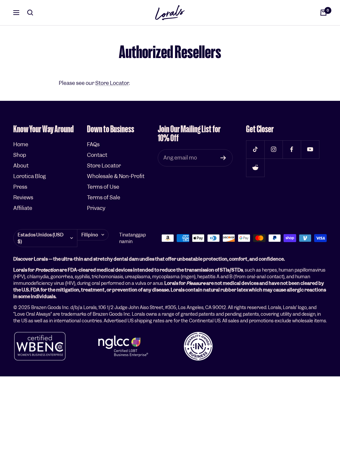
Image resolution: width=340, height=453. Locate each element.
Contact (97, 155)
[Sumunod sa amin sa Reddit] (255, 168)
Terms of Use (103, 186)
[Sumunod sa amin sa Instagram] (273, 149)
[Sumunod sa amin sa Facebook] (292, 149)
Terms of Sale (103, 197)
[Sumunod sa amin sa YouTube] (310, 149)
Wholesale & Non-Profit (115, 176)
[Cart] (323, 13)
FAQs (93, 144)
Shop (19, 155)
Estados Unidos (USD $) (40, 238)
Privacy (96, 208)
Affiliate (22, 208)
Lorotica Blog (29, 176)
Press (20, 186)
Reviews (23, 197)
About (21, 165)
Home (20, 144)
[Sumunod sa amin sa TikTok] (255, 149)
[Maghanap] (30, 13)
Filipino (89, 235)
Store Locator (112, 83)
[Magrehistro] (223, 158)
